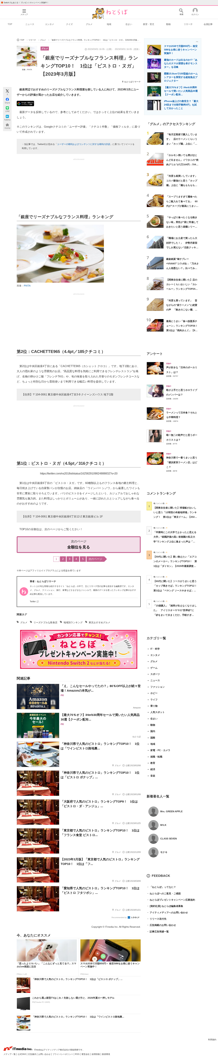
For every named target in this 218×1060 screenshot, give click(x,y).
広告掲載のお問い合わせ (161, 925)
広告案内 (32, 1054)
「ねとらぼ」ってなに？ (161, 887)
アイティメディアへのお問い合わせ (167, 912)
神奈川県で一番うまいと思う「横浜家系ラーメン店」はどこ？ (181, 462)
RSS (77, 1054)
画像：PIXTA (27, 70)
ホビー (154, 693)
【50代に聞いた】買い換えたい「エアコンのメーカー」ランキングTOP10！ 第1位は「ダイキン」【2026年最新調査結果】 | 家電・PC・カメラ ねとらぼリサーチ (175, 566)
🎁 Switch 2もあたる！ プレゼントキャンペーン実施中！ (25, 3)
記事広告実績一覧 (158, 931)
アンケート (155, 353)
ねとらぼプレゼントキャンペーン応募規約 (171, 899)
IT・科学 (155, 648)
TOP (10, 24)
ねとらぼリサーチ (132, 82)
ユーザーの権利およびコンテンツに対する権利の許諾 (83, 144)
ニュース (29, 24)
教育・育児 (148, 24)
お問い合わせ (44, 1054)
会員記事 (208, 24)
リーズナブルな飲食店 (45, 622)
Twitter (33, 601)
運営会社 (85, 1054)
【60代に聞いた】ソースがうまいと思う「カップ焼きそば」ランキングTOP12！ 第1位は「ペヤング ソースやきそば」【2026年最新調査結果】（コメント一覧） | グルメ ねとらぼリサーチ (176, 590)
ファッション (157, 686)
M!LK (163, 825)
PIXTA (27, 285)
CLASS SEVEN (168, 838)
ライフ (154, 699)
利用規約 (212, 1039)
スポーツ (155, 674)
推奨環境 (106, 1054)
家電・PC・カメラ (160, 750)
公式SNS (22, 1054)
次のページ (95, 559)
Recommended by (119, 917)
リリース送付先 (156, 918)
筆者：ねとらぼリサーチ (43, 581)
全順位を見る (78, 547)
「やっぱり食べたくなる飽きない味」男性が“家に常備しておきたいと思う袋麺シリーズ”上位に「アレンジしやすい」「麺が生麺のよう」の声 (182, 226)
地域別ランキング (73, 622)
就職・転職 (156, 756)
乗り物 (154, 706)
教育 (152, 763)
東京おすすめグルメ (99, 622)
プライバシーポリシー (63, 1054)
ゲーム (154, 667)
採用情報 (96, 1054)
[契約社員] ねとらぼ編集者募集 (165, 906)
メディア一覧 (9, 1054)
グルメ (89, 24)
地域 (109, 24)
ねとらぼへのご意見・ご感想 (164, 893)
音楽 (152, 775)
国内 (152, 731)
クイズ (69, 24)
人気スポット (157, 712)
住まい (129, 24)
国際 (152, 737)
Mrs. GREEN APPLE (171, 811)
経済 (152, 769)
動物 (168, 24)
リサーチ (188, 24)
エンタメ (49, 24)
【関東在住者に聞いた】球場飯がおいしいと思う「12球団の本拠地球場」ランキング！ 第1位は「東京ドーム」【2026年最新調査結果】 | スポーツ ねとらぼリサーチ (175, 517)
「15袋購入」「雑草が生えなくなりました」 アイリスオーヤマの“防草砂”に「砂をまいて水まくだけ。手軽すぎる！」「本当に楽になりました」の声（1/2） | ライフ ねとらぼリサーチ (175, 614)
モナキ (163, 852)
